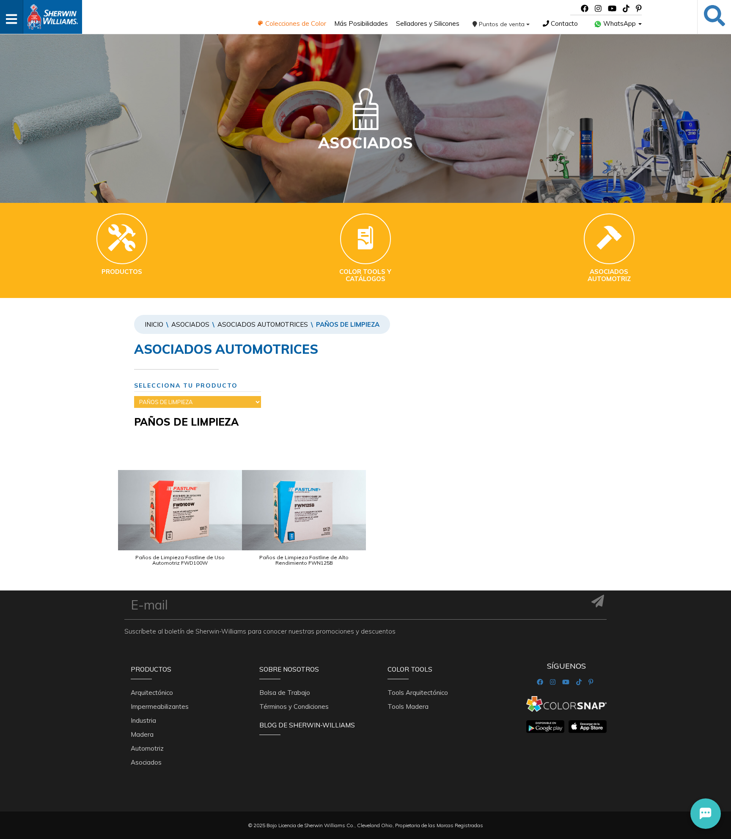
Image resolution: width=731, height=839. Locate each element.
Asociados (190, 324)
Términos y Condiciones (294, 706)
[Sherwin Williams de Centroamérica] (52, 14)
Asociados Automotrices (262, 324)
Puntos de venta (501, 24)
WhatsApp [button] (620, 23)
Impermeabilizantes (160, 706)
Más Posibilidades (361, 23)
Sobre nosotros (289, 669)
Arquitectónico (152, 693)
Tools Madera (408, 706)
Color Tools (409, 669)
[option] (180, 526)
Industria (143, 720)
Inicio (154, 324)
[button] (705, 813)
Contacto (563, 23)
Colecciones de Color (295, 23)
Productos (151, 669)
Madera (142, 734)
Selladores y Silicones (427, 23)
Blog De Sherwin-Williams (307, 725)
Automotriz (147, 748)
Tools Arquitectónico (417, 693)
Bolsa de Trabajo (284, 693)
